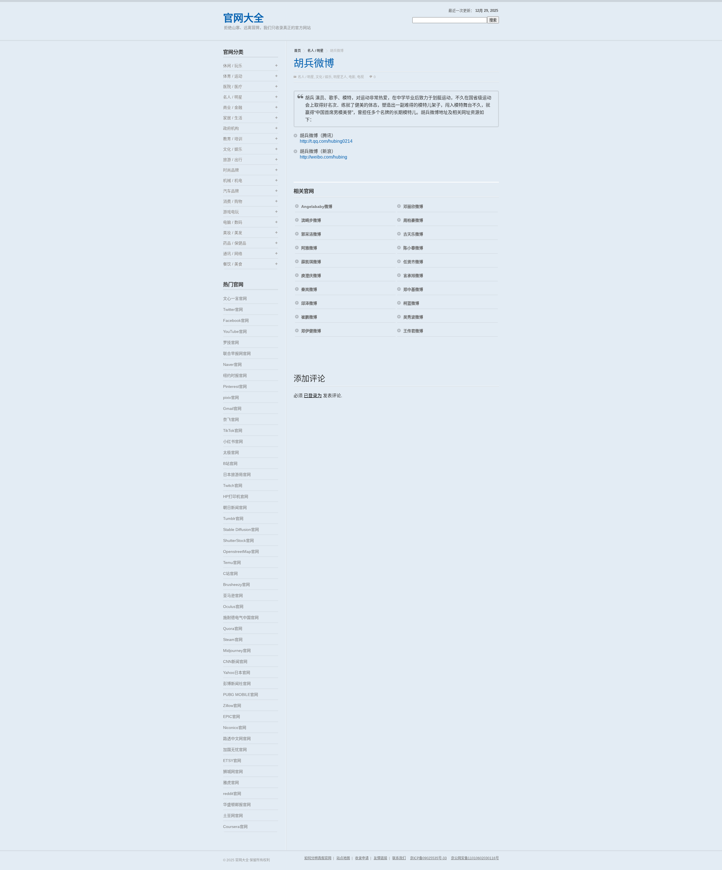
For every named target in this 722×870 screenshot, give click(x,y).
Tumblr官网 (233, 518)
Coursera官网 (235, 826)
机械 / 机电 (232, 180)
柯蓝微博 (411, 303)
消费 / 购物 (232, 201)
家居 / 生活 (232, 118)
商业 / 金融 (232, 107)
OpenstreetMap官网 (241, 551)
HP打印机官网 (235, 496)
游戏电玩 (231, 212)
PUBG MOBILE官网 (240, 694)
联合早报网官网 (237, 353)
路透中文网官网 (237, 738)
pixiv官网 (231, 397)
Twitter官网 (233, 309)
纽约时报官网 (235, 375)
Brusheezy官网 (236, 584)
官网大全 (243, 18)
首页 (297, 51)
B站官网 (230, 463)
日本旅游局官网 (237, 474)
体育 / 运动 (232, 76)
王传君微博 (413, 331)
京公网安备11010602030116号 (475, 858)
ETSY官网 (232, 760)
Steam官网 (233, 639)
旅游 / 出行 (232, 159)
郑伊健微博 (311, 331)
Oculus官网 (233, 606)
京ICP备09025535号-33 (428, 858)
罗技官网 (231, 342)
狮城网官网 (233, 771)
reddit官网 (232, 793)
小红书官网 (233, 441)
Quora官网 (232, 628)
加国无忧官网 (235, 749)
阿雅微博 (309, 248)
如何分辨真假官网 (317, 858)
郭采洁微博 (311, 234)
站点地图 (343, 858)
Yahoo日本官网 (236, 672)
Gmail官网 (232, 408)
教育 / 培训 (232, 139)
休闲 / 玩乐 (232, 65)
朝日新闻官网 (235, 507)
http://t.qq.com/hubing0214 (326, 141)
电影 (352, 77)
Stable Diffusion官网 (241, 529)
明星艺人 (340, 77)
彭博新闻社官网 (237, 683)
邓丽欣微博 (413, 206)
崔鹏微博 (309, 317)
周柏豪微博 (413, 220)
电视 (360, 77)
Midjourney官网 (237, 650)
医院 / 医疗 (232, 86)
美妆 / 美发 (232, 232)
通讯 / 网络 (232, 253)
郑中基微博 (413, 289)
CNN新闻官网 (235, 661)
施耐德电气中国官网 (241, 617)
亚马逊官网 (233, 595)
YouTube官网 (235, 331)
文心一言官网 (235, 298)
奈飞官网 (231, 419)
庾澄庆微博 (311, 275)
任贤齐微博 (413, 262)
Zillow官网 (232, 705)
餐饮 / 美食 (232, 264)
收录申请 (362, 858)
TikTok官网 (232, 430)
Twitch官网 (232, 485)
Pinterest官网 (235, 386)
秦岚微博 (309, 289)
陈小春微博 (413, 248)
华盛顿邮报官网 (237, 804)
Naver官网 (232, 364)
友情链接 (380, 858)
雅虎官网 (231, 782)
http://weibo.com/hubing (323, 157)
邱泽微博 (309, 303)
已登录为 (313, 395)
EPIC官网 (231, 716)
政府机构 (231, 128)
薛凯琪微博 (311, 262)
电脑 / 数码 (232, 222)
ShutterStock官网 (238, 540)
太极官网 (231, 452)
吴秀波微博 (413, 317)
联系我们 (399, 858)
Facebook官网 (236, 320)
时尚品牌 (231, 170)
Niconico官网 (234, 727)
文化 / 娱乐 (324, 77)
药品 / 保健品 (234, 243)
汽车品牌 (231, 191)
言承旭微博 (413, 275)
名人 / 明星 (315, 51)
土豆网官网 (233, 815)
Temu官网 (232, 562)
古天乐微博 (413, 234)
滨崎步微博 (311, 220)
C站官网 (230, 573)
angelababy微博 (316, 206)
